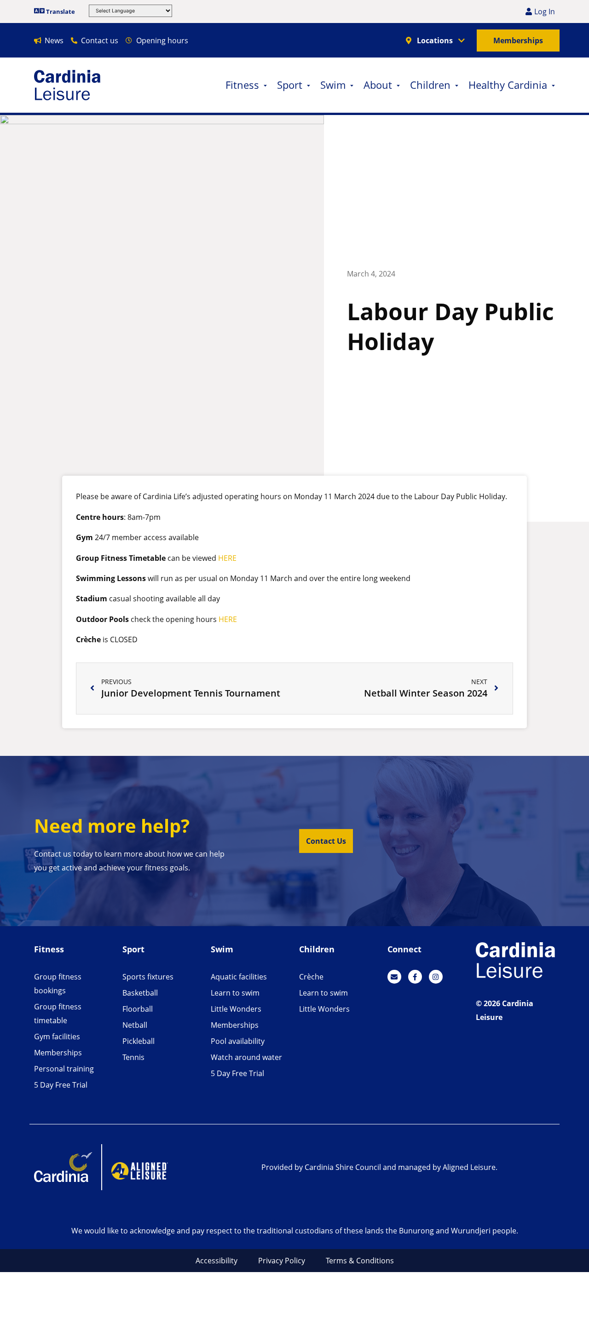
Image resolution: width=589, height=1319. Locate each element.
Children (430, 85)
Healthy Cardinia (507, 85)
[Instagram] (436, 977)
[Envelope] (394, 977)
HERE (227, 558)
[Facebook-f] (415, 977)
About (378, 85)
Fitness (242, 85)
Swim (333, 85)
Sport (289, 85)
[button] (326, 841)
